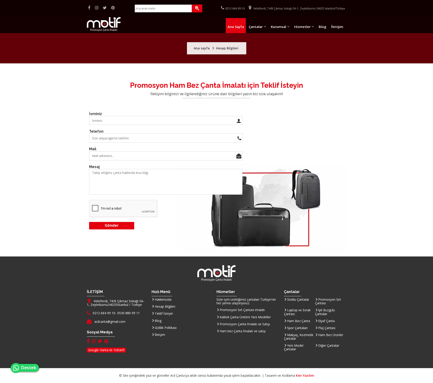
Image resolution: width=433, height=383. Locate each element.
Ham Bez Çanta (298, 321)
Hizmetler (302, 26)
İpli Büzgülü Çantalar (325, 312)
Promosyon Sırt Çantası (328, 301)
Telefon (96, 131)
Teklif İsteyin (164, 313)
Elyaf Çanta (326, 321)
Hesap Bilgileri (165, 306)
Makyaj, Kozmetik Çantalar (298, 337)
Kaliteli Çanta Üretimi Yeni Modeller (245, 317)
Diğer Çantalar (328, 345)
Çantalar (256, 26)
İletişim (337, 26)
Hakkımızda (163, 299)
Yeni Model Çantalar (293, 347)
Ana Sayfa (236, 26)
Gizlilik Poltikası (166, 327)
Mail (92, 149)
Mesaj (94, 167)
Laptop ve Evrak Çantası (297, 312)
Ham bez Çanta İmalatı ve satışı (243, 331)
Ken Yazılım (305, 375)
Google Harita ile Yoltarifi (106, 350)
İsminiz (95, 114)
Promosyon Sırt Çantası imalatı (242, 310)
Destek (30, 368)
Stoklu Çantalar (298, 299)
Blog (322, 26)
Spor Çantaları (297, 328)
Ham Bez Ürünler (330, 335)
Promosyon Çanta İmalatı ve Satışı (245, 324)
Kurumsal (278, 26)
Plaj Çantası (326, 328)
